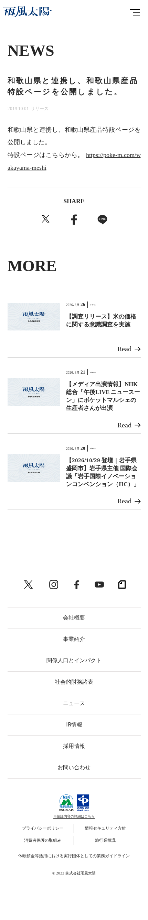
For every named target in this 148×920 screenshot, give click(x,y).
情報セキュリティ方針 (105, 828)
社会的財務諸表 (74, 682)
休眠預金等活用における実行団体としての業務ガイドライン (74, 855)
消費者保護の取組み (42, 840)
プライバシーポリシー (42, 828)
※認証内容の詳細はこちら (74, 816)
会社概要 (74, 617)
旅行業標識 (105, 840)
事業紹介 (74, 639)
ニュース (74, 703)
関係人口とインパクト (74, 660)
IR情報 (74, 724)
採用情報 (74, 746)
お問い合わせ (74, 767)
